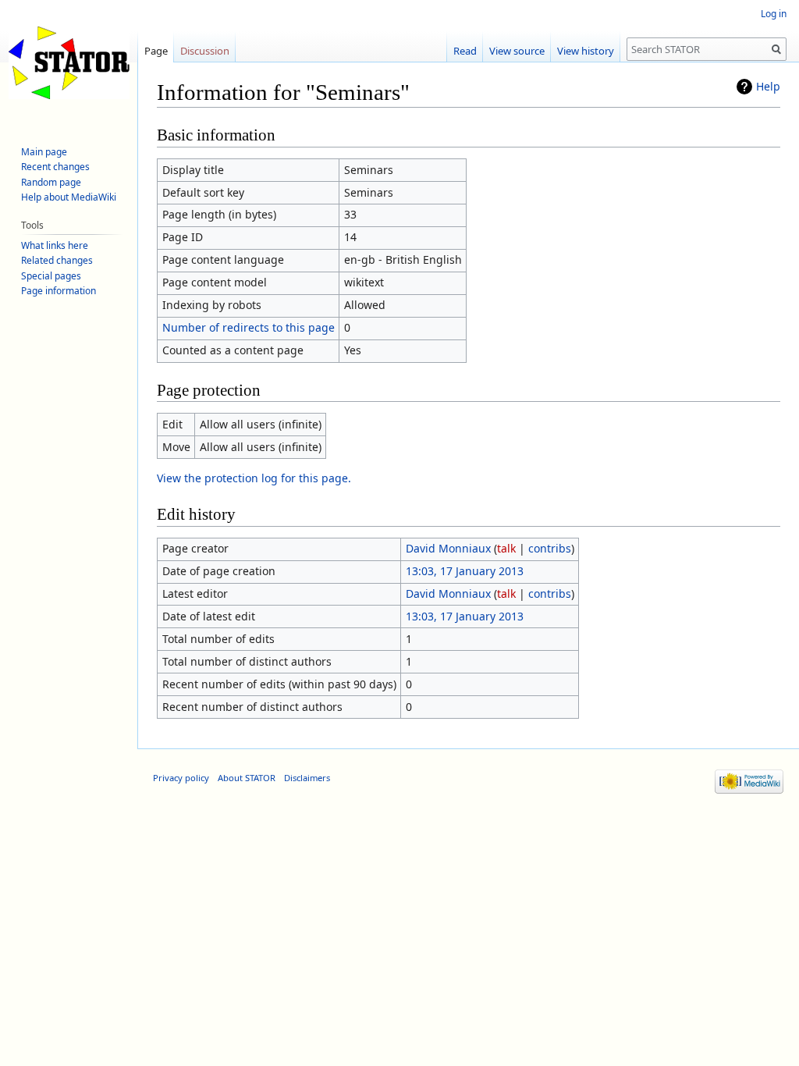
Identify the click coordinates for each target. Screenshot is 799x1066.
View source (517, 51)
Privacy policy (181, 778)
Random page (51, 182)
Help (768, 86)
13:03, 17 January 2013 (465, 570)
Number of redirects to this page (248, 327)
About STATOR (246, 778)
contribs (549, 548)
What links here (54, 245)
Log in (774, 13)
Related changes (57, 260)
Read (465, 51)
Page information (58, 290)
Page (156, 51)
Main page (44, 151)
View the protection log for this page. (254, 478)
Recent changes (55, 166)
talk (506, 548)
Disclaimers (307, 778)
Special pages (51, 275)
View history (585, 51)
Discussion (204, 51)
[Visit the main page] (68, 62)
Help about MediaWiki (68, 197)
